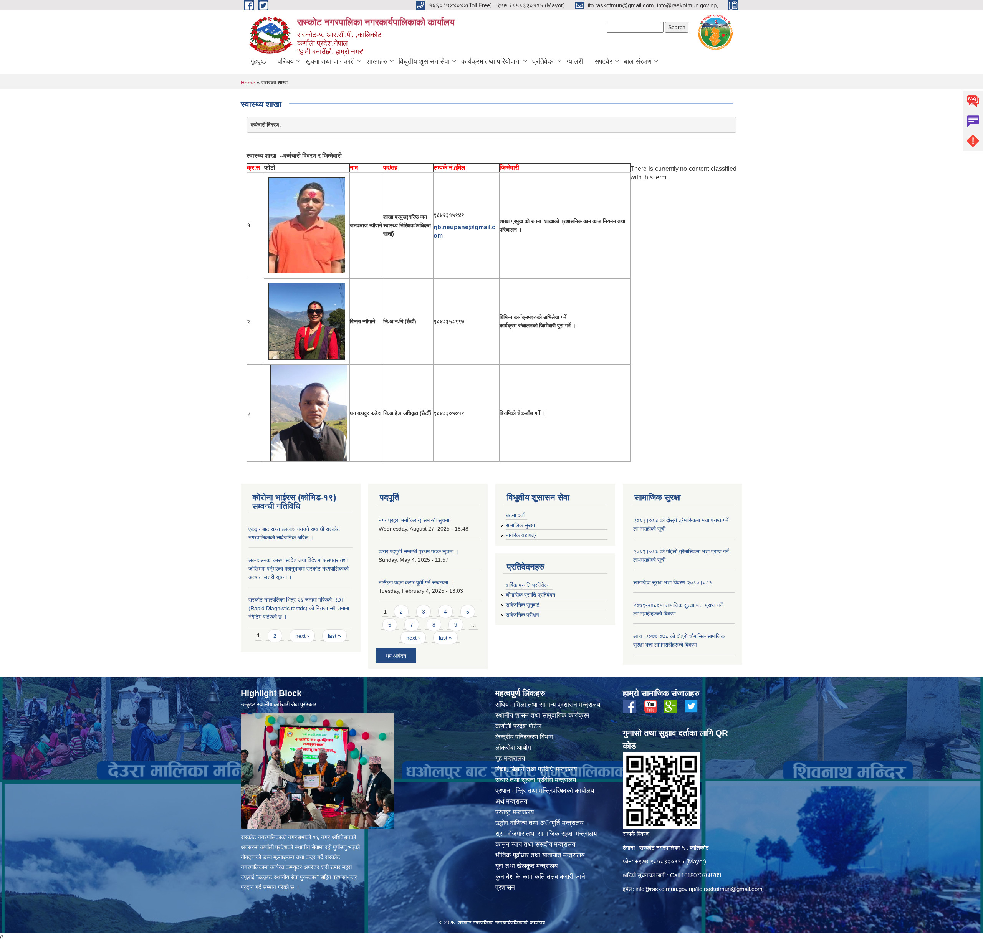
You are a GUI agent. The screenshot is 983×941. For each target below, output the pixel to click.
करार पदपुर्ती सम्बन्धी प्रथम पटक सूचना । (418, 551)
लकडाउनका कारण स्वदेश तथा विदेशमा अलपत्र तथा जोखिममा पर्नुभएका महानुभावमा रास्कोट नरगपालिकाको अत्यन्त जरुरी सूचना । (298, 568)
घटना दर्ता (515, 515)
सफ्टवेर (603, 61)
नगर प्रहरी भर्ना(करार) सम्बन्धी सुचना (414, 520)
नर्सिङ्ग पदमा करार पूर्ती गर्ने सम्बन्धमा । (416, 582)
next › (302, 636)
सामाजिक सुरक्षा (520, 525)
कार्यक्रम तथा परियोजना (491, 61)
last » (334, 636)
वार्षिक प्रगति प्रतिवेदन (528, 585)
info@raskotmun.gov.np (665, 889)
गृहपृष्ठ (258, 61)
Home (248, 82)
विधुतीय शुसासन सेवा (424, 61)
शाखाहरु (376, 61)
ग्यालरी (574, 61)
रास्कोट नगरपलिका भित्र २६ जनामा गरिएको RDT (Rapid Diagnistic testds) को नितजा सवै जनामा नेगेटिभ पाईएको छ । (298, 608)
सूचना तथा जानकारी (330, 61)
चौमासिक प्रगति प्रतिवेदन (530, 595)
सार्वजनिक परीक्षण (522, 615)
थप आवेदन (396, 656)
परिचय (286, 61)
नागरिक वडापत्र (521, 535)
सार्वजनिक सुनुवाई (522, 605)
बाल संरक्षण (638, 61)
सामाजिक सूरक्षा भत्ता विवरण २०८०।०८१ (672, 582)
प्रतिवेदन (543, 61)
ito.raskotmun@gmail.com (730, 889)
